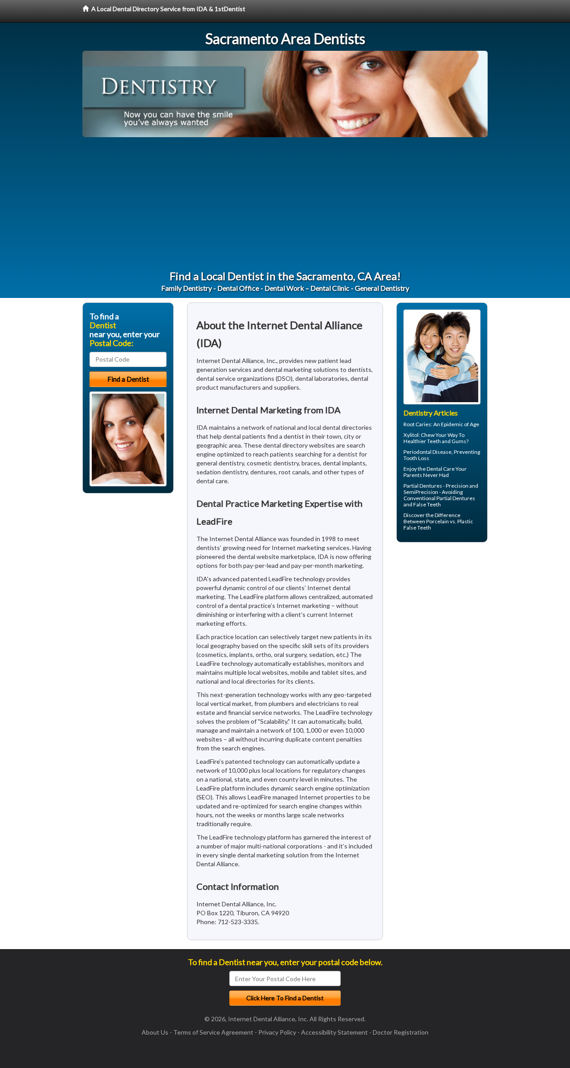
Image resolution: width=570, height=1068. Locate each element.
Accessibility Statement (334, 1032)
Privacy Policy (277, 1032)
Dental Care (441, 468)
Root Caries (417, 424)
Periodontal (417, 451)
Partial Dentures (422, 485)
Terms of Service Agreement (213, 1032)
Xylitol (411, 435)
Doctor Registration (400, 1032)
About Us (155, 1032)
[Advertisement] (285, 204)
